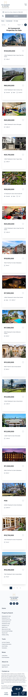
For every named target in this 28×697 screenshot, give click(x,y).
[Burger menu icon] (25, 4)
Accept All (23, 693)
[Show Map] (25, 25)
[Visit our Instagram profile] (14, 603)
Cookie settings (6, 693)
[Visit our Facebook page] (11, 603)
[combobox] (12, 12)
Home (2, 21)
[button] (24, 41)
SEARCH (16, 16)
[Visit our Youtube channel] (17, 603)
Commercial (9, 21)
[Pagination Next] (20, 588)
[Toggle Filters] (3, 16)
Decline (15, 693)
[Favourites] (23, 51)
